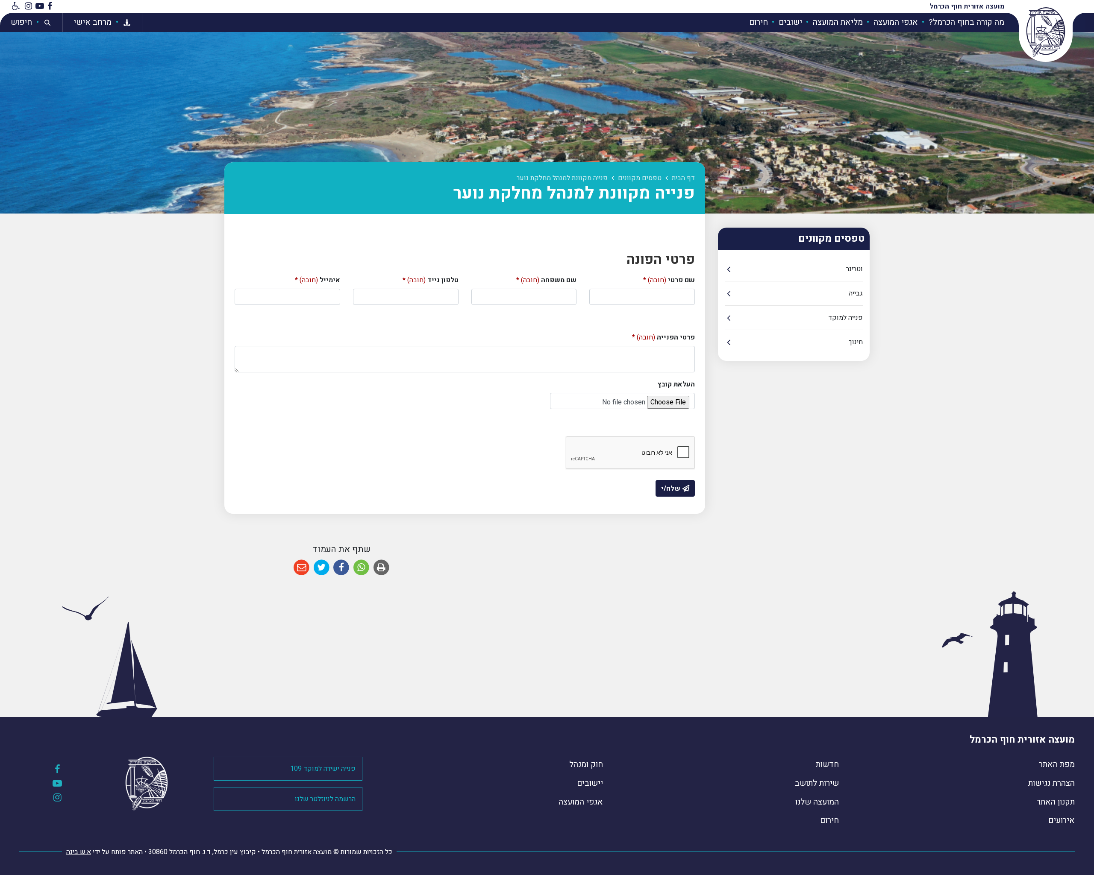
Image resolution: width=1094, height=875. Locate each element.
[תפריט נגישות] (15, 6)
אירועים (1061, 820)
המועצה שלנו (817, 802)
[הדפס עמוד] (381, 568)
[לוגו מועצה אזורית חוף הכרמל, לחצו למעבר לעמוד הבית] (1045, 32)
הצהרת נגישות (1051, 783)
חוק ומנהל (586, 764)
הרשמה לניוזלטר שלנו (325, 799)
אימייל (317, 280)
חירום (758, 22)
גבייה (856, 293)
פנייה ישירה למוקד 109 (323, 769)
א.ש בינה (78, 852)
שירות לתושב (817, 783)
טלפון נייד (431, 280)
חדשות (827, 764)
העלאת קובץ (676, 384)
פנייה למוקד (845, 318)
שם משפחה (546, 280)
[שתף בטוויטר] (321, 568)
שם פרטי (669, 280)
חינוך (856, 342)
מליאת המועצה (837, 22)
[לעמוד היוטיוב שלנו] (39, 6)
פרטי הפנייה (663, 337)
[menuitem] (962, 22)
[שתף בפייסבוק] (341, 568)
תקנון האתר (1056, 802)
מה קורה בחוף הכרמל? (965, 22)
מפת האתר (1057, 764)
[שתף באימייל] (301, 568)
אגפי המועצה (894, 22)
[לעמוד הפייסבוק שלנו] (49, 6)
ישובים (789, 22)
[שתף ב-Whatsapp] (361, 568)
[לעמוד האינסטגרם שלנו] (28, 6)
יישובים (590, 783)
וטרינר (854, 269)
